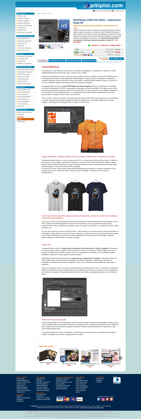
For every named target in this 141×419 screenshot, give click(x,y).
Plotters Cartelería (23, 18)
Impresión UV (22, 28)
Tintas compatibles (23, 101)
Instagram (104, 398)
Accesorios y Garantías (25, 32)
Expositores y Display (24, 83)
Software (21, 117)
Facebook (99, 398)
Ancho (75, 49)
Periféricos (21, 114)
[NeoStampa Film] (54, 30)
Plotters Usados (21, 384)
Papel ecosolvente (23, 76)
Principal (96, 11)
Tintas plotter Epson (24, 92)
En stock (76, 51)
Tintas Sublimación (42, 385)
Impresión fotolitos (23, 38)
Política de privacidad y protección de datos (92, 407)
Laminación (21, 61)
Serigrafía (21, 45)
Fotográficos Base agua (25, 72)
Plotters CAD (22, 16)
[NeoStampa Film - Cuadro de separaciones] (54, 46)
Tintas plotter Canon (24, 89)
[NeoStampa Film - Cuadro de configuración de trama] (60, 46)
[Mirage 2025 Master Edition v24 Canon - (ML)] (90, 356)
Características (42, 60)
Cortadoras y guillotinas (25, 56)
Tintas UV (21, 106)
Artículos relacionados (89, 60)
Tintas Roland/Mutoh (24, 96)
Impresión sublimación (25, 41)
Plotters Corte (22, 30)
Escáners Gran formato (25, 25)
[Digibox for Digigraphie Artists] (48, 355)
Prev (38, 358)
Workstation (20, 401)
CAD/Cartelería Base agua (26, 69)
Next (120, 358)
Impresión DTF (22, 43)
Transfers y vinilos (23, 50)
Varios (78, 392)
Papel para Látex (23, 79)
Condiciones (100, 378)
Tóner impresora (23, 104)
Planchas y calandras (24, 48)
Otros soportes (22, 81)
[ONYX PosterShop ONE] (69, 356)
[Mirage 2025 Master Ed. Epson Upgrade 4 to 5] (111, 356)
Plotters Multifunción (24, 23)
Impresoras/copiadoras (25, 112)
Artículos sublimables (42, 390)
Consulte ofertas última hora (88, 55)
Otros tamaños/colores (73, 60)
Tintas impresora (23, 99)
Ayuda (122, 11)
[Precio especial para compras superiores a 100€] (84, 55)
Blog (109, 11)
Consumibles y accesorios (57, 60)
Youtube (108, 398)
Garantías (99, 380)
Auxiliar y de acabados (25, 63)
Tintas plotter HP (23, 94)
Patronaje (22, 121)
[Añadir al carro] (111, 58)
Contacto (104, 11)
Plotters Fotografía (23, 21)
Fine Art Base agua (24, 74)
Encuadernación (23, 58)
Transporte (93, 51)
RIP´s (20, 119)
